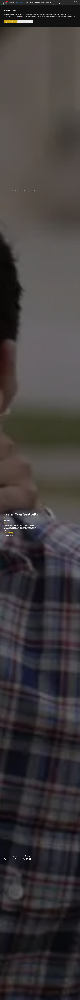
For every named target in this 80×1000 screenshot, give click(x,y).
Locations (11, 2)
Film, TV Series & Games (20, 3)
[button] (51, 2)
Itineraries (37, 2)
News (31, 2)
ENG (53, 4)
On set (27, 3)
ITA (53, 1)
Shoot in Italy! (63, 1)
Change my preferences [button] (25, 22)
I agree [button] (7, 22)
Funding (43, 2)
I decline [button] (13, 22)
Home (5, 191)
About (47, 2)
